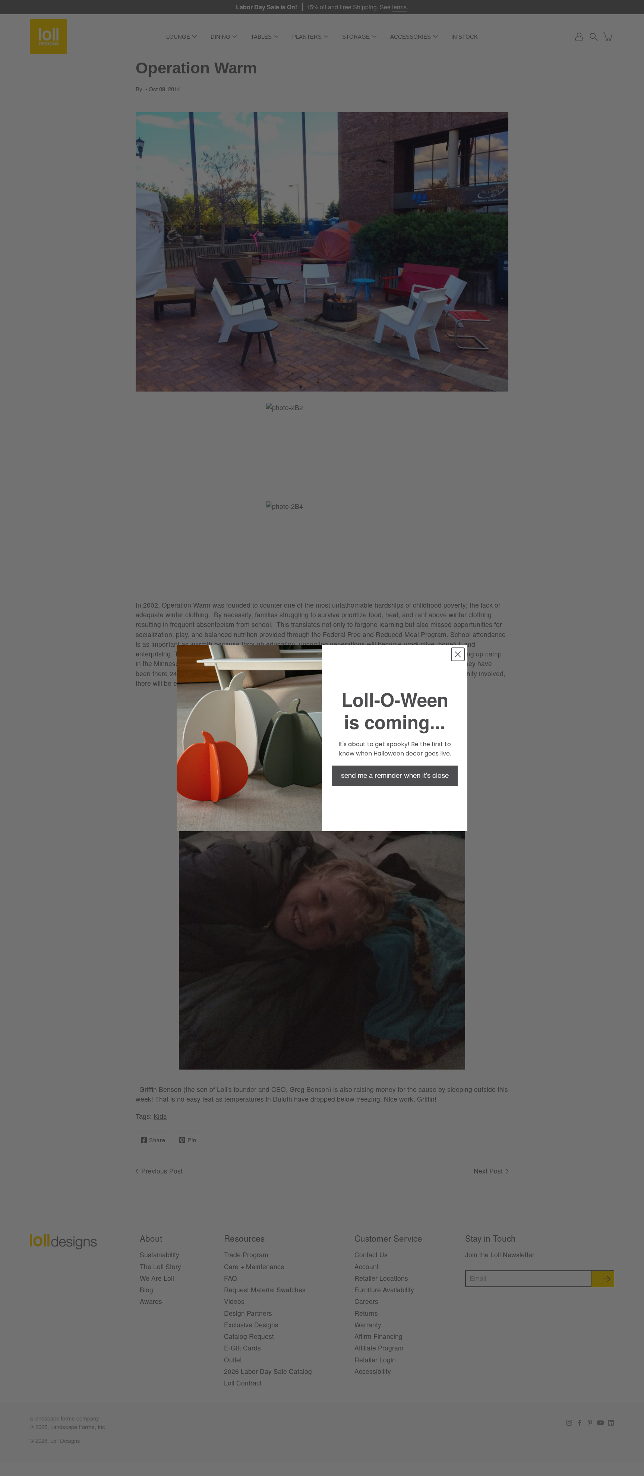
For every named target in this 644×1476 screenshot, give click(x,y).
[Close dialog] (457, 654)
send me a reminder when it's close (395, 775)
